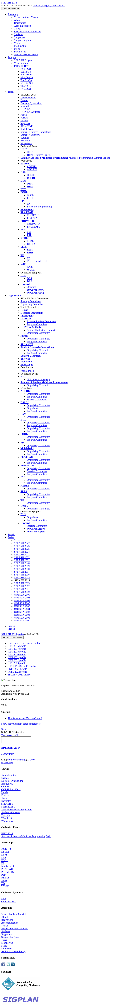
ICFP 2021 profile (17, 657)
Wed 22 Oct (26, 83)
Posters (24, 117)
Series (17, 540)
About (17, 20)
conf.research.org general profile (24, 643)
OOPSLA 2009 (22, 594)
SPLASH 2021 (22, 560)
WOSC (30, 267)
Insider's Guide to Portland (27, 31)
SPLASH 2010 (22, 591)
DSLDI (31, 175)
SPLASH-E (26, 126)
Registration (20, 23)
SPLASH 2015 (22, 577)
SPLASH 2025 (22, 548)
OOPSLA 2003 (22, 612)
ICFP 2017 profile (17, 648)
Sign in (11, 626)
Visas (17, 43)
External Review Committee (41, 321)
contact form (7, 753)
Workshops (26, 143)
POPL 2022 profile (17, 671)
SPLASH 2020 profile (19, 674)
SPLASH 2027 (22, 543)
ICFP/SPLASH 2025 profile (22, 666)
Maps (17, 48)
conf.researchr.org (16, 759)
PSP (29, 232)
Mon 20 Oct (26, 77)
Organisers (32, 517)
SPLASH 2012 (22, 586)
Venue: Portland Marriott (26, 17)
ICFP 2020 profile (17, 654)
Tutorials (24, 137)
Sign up (12, 628)
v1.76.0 (31, 759)
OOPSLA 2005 (22, 606)
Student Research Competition (35, 132)
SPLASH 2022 (22, 557)
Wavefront (25, 140)
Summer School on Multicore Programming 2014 (26, 836)
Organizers (32, 408)
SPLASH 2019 (22, 566)
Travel (17, 28)
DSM (30, 183)
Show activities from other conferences (21, 723)
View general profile (10, 735)
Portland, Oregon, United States (49, 5)
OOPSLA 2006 (22, 603)
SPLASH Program (23, 60)
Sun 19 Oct (26, 74)
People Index (27, 370)
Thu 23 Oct (26, 86)
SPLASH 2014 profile (12, 637)
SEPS (30, 249)
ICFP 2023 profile (17, 663)
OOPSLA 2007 (22, 600)
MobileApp (20, 45)
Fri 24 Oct (25, 89)
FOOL (30, 195)
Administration (28, 97)
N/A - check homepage (38, 379)
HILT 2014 (7, 833)
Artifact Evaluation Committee (42, 330)
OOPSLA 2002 (22, 614)
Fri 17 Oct (25, 68)
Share (4, 729)
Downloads (20, 51)
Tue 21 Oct (26, 80)
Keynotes (25, 123)
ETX (3, 857)
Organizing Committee (32, 304)
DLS (29, 278)
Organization (14, 295)
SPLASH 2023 (22, 554)
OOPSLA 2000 (22, 620)
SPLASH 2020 (22, 563)
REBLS (31, 241)
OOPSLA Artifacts (30, 112)
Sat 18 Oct (25, 71)
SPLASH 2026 (22, 546)
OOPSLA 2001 (22, 617)
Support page (7, 762)
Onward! (31, 287)
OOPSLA (25, 109)
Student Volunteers (30, 134)
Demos (24, 100)
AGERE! (32, 166)
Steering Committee (30, 301)
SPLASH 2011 (21, 589)
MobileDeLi (7, 866)
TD (28, 258)
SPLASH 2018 (22, 569)
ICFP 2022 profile (17, 660)
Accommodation (22, 25)
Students (18, 34)
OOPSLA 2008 (22, 597)
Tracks (11, 91)
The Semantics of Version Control (25, 718)
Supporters (19, 37)
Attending (13, 14)
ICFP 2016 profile (17, 646)
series (21, 634)
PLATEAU (33, 215)
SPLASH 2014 (9, 634)
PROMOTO (33, 223)
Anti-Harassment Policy (26, 54)
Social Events (27, 129)
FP (28, 203)
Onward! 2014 (8, 901)
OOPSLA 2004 (22, 609)
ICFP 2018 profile (17, 651)
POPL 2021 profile (17, 669)
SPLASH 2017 (22, 571)
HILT (30, 152)
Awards (24, 120)
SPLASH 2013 (22, 583)
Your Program (21, 63)
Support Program (22, 40)
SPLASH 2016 (22, 574)
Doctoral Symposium (31, 103)
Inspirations (26, 106)
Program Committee (37, 324)
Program (12, 57)
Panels (23, 114)
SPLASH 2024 (22, 551)
